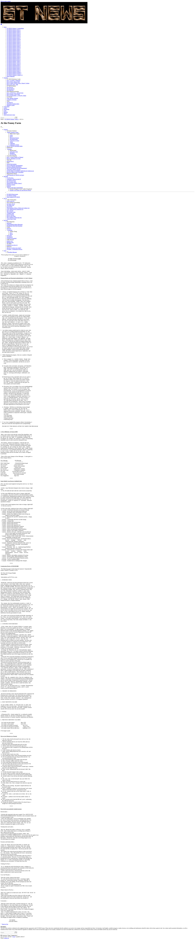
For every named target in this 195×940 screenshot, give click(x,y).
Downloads (6, 109)
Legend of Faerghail (11, 238)
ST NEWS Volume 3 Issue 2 (14, 42)
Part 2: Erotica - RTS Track (13, 94)
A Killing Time (10, 213)
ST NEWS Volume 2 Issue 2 (14, 31)
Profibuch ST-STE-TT (12, 245)
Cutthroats (12, 143)
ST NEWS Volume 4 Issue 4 (14, 54)
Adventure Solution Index (13, 103)
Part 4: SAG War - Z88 (12, 84)
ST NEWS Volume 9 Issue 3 (14, 71)
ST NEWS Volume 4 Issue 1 (14, 50)
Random (6, 112)
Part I (11, 232)
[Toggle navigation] (2, 127)
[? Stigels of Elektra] (44, 23)
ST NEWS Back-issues (12, 194)
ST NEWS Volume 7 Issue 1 (14, 61)
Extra (5, 250)
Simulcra (9, 228)
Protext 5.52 (10, 241)
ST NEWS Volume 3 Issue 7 (14, 49)
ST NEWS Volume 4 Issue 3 (14, 53)
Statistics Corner (11, 105)
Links (5, 110)
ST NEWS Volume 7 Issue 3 (14, 64)
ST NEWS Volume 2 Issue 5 (14, 35)
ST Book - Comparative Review (14, 249)
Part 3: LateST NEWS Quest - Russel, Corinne (18, 83)
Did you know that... (12, 182)
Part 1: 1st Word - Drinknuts (13, 80)
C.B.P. (13, 936)
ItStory (5, 113)
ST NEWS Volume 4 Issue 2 (14, 51)
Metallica (9, 149)
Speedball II (9, 237)
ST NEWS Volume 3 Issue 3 (14, 43)
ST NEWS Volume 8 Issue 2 (14, 66)
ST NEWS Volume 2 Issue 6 (14, 36)
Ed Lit (5, 198)
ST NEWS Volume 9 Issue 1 (14, 68)
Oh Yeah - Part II (11, 204)
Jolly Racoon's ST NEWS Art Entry (15, 175)
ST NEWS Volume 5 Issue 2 (14, 57)
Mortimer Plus (10, 242)
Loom (11, 135)
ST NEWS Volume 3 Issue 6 (14, 47)
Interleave (9, 223)
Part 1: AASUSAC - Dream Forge (15, 93)
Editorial (9, 186)
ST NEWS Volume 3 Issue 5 (14, 46)
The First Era (10, 87)
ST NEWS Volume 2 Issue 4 (14, 34)
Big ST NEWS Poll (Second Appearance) (17, 168)
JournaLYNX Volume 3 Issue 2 (14, 183)
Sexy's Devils (10, 210)
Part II (11, 234)
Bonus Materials (11, 76)
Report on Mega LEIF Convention (15, 172)
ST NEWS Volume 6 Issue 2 (14, 60)
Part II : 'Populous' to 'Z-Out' (13, 158)
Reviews (6, 220)
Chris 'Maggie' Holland (12, 98)
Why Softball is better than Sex (14, 217)
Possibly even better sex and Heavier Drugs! (20, 190)
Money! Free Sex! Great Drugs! (15, 187)
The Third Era (10, 90)
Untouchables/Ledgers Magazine (15, 224)
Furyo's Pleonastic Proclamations (15, 165)
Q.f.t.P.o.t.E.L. (10, 177)
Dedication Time (14, 151)
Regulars (6, 176)
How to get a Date (11, 216)
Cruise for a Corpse (14, 140)
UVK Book (6, 106)
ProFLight (9, 235)
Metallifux (12, 153)
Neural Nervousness (11, 164)
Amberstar (9, 230)
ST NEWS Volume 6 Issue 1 (14, 58)
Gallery (5, 108)
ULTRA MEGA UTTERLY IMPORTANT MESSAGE (20, 171)
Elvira (11, 136)
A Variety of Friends (11, 99)
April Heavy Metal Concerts (13, 169)
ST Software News (11, 180)
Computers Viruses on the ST (14, 179)
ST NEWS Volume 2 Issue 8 (14, 39)
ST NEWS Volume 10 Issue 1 (14, 72)
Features (6, 77)
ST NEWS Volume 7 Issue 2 (14, 62)
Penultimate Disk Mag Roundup (14, 225)
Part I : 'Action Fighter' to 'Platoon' (15, 157)
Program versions (11, 184)
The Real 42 (10, 102)
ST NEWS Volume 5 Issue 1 (14, 55)
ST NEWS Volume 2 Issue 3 (14, 32)
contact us (6, 938)
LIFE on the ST (10, 201)
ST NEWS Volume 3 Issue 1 (14, 40)
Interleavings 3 (10, 161)
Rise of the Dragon (14, 138)
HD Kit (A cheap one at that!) (14, 248)
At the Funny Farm (11, 219)
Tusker (11, 142)
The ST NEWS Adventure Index (15, 146)
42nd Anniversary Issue (9, 114)
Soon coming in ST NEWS (13, 197)
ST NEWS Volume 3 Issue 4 (14, 44)
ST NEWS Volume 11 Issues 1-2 (15, 75)
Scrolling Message (12, 252)
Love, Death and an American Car (15, 209)
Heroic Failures (10, 215)
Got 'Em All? (13, 154)
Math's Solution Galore (12, 132)
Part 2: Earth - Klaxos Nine (13, 82)
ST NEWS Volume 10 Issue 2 (14, 73)
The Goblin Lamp (11, 212)
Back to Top (5, 924)
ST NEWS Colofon (11, 195)
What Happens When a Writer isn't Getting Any (18, 208)
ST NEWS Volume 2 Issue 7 (14, 38)
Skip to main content (6, 1)
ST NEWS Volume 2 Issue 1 (14, 29)
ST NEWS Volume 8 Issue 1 (14, 65)
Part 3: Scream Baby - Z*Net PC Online (16, 95)
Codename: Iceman (14, 144)
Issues (5, 27)
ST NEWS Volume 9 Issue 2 (14, 69)
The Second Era (10, 88)
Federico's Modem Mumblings (14, 167)
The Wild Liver (10, 205)
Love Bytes (9, 206)
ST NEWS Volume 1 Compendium (15, 28)
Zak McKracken (14, 139)
